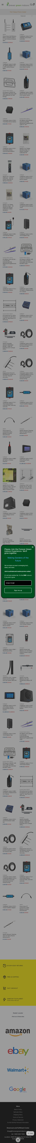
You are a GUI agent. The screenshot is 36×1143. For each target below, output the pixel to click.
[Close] (32, 547)
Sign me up (18, 590)
